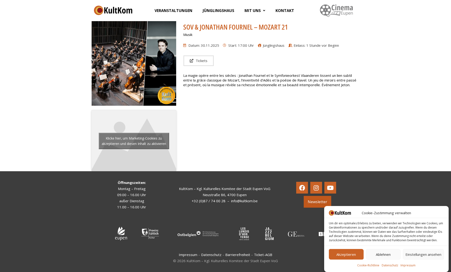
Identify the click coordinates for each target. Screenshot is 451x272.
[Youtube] (330, 188)
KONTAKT (285, 10)
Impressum (408, 265)
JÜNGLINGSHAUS (218, 10)
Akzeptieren (346, 254)
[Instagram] (316, 188)
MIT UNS (253, 10)
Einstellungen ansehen (423, 254)
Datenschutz (390, 265)
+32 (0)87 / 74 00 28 (209, 200)
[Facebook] (302, 188)
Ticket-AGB (263, 254)
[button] (255, 10)
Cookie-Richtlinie (368, 265)
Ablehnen (383, 254)
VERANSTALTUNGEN (173, 10)
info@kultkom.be (244, 200)
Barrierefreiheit (237, 254)
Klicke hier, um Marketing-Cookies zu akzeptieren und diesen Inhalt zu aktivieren (134, 141)
